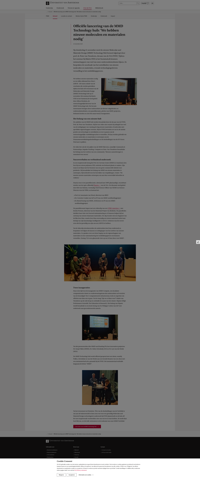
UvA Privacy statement (81, 470)
